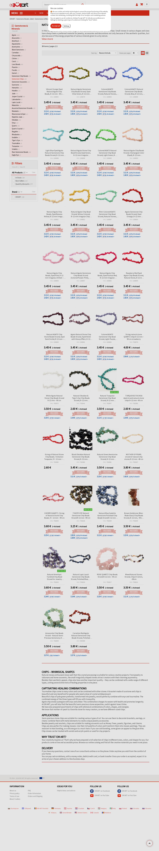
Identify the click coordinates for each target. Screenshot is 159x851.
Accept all (56, 26)
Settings (66, 26)
